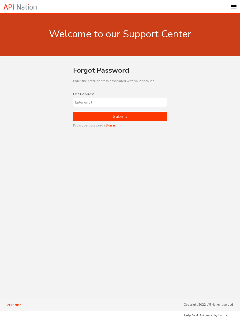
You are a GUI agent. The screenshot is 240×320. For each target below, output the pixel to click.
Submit (120, 116)
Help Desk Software (198, 315)
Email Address (83, 94)
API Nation (14, 305)
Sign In (110, 125)
